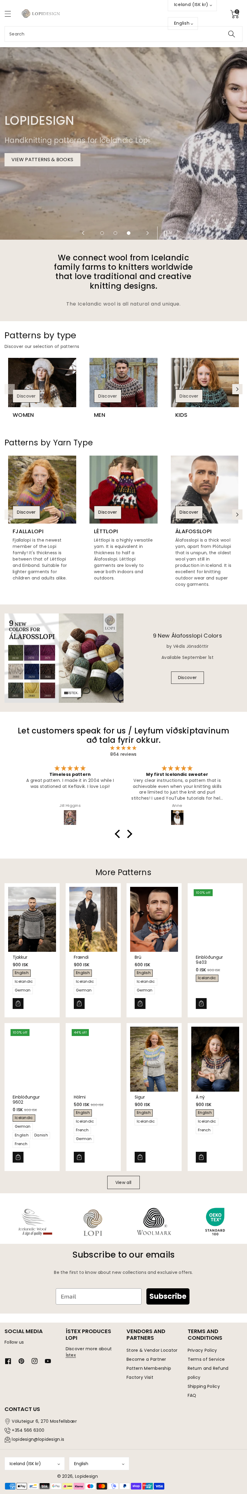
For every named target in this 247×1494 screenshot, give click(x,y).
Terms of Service (206, 1359)
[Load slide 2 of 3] (115, 233)
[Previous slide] (83, 233)
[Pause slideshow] (163, 233)
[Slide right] (237, 389)
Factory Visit (140, 1377)
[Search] (231, 34)
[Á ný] (215, 1059)
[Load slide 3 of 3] (128, 233)
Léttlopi (106, 531)
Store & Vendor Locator (152, 1350)
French (21, 1143)
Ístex (71, 1355)
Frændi (81, 957)
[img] (124, 748)
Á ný (200, 1097)
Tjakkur (20, 957)
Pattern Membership (149, 1368)
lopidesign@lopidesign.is (38, 1439)
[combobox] (123, 34)
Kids (181, 415)
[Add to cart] (18, 1003)
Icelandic (24, 981)
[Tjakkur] (32, 919)
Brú (138, 957)
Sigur (140, 1097)
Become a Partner (146, 1359)
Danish (41, 1135)
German (23, 989)
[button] (11, 13)
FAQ (192, 1395)
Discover (26, 396)
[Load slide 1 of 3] (102, 233)
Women (23, 415)
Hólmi (80, 1097)
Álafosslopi (193, 531)
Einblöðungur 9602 (26, 1099)
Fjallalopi (28, 531)
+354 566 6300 (28, 1430)
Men (99, 415)
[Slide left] (10, 389)
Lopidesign (86, 1476)
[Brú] (154, 919)
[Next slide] (147, 233)
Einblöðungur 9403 (209, 959)
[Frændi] (93, 919)
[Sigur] (154, 1059)
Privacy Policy (202, 1350)
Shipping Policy (204, 1386)
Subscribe (167, 1296)
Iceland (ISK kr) (25, 1464)
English (22, 972)
